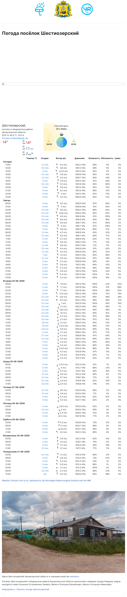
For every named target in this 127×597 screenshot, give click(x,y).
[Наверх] (122, 592)
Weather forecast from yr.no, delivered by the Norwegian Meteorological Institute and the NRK (47, 480)
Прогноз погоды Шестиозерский (33, 589)
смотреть (74, 576)
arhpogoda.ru (8, 589)
